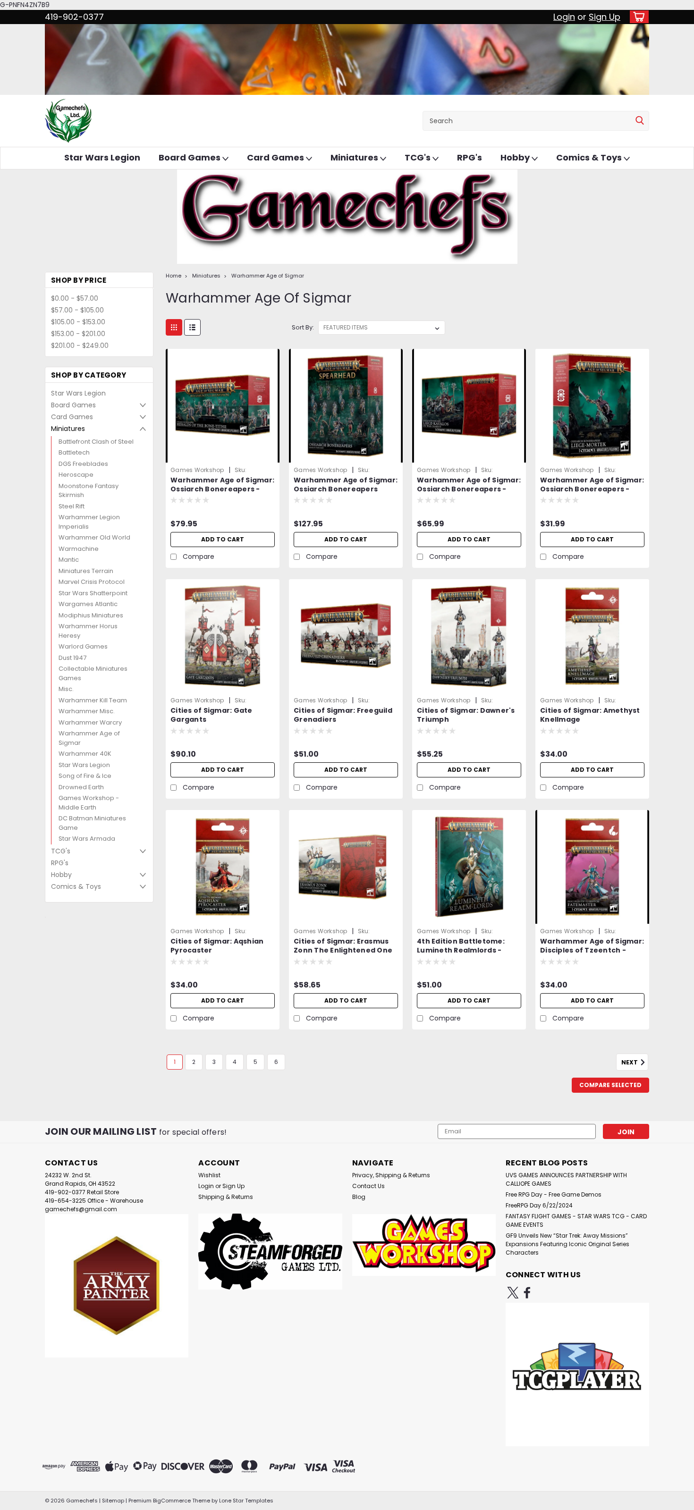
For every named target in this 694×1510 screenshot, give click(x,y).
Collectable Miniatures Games (93, 673)
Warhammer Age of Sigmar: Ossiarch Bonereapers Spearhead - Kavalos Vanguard (346, 494)
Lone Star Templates (246, 1500)
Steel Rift (72, 506)
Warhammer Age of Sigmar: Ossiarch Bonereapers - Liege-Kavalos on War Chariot (469, 494)
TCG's (418, 157)
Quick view (223, 455)
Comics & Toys (590, 157)
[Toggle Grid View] (174, 327)
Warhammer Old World (94, 537)
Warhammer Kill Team (93, 700)
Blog (358, 1197)
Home (173, 275)
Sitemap (113, 1500)
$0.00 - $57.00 (74, 298)
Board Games (190, 157)
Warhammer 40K (85, 753)
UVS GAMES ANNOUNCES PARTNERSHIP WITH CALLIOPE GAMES (566, 1179)
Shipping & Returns (225, 1197)
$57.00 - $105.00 (77, 310)
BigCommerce (172, 1500)
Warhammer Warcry (90, 722)
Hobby (516, 157)
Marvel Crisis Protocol (92, 581)
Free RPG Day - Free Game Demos (553, 1194)
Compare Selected (610, 1085)
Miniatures (355, 157)
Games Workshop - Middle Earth (89, 802)
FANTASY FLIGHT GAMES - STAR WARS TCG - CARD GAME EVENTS (576, 1220)
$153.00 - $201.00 (78, 333)
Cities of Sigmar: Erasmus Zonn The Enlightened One (343, 946)
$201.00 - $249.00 (80, 345)
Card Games (276, 157)
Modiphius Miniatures (91, 615)
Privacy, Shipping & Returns (391, 1175)
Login (564, 17)
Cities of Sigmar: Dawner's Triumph (466, 715)
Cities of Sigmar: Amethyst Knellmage (590, 715)
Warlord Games (83, 646)
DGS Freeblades (83, 463)
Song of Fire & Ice (85, 775)
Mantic (69, 559)
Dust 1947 (72, 657)
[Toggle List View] (192, 327)
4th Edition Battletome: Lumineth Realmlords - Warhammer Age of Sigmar (468, 950)
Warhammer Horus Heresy (88, 631)
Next (630, 1063)
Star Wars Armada (87, 838)
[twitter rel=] (513, 1293)
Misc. (66, 688)
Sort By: (303, 327)
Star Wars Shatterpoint (93, 593)
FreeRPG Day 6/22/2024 (539, 1205)
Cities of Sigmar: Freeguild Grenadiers (343, 715)
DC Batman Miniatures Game (92, 823)
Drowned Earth (81, 787)
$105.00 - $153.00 (78, 322)
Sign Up (604, 17)
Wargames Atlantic (88, 603)
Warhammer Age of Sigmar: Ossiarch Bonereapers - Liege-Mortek (592, 489)
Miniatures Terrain (86, 570)
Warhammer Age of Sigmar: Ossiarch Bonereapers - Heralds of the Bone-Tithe (222, 489)
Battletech (74, 452)
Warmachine (79, 548)
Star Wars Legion (102, 157)
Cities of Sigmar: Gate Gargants (211, 715)
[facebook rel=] (527, 1293)
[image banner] (45, 916)
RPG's (469, 157)
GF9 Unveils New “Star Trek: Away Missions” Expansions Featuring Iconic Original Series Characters (567, 1244)
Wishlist (209, 1175)
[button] (116, 1285)
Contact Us (368, 1186)
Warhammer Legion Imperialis (89, 522)
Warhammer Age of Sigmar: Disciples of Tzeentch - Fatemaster (592, 950)
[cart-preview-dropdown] (637, 16)
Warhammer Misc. (87, 711)
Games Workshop (197, 470)
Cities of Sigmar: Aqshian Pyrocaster (216, 946)
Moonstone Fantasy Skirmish (88, 490)
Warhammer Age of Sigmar (89, 738)
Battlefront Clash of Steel (96, 441)
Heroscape (76, 474)
